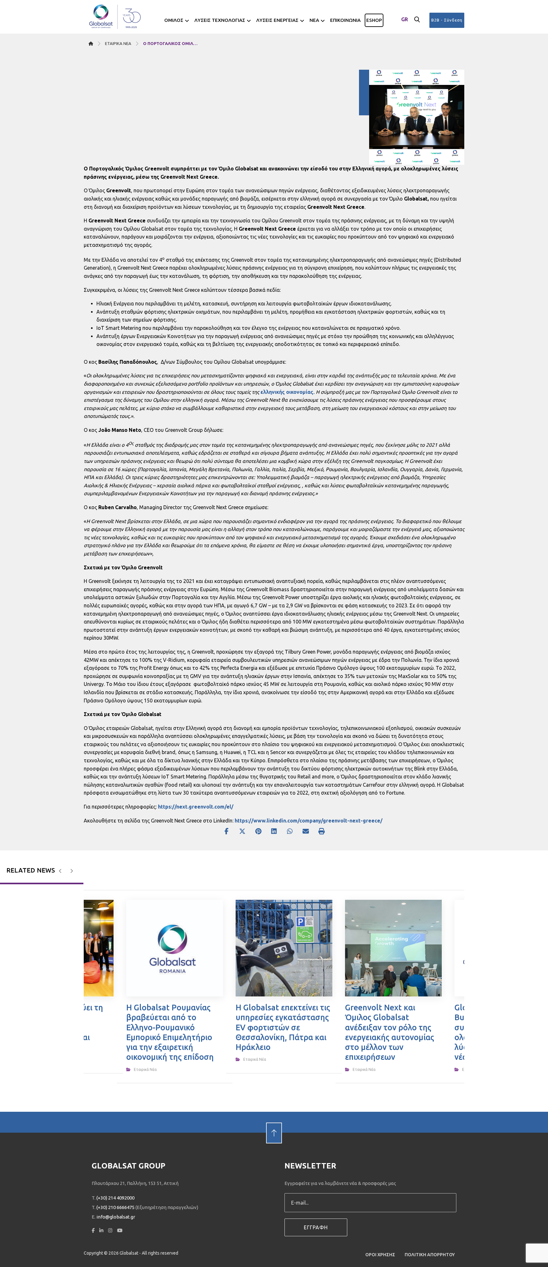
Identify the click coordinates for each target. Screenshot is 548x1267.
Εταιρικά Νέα (145, 1069)
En (404, 30)
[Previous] (60, 870)
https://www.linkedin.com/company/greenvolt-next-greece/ (308, 820)
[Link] (274, 1122)
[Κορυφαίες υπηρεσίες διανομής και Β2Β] (115, 17)
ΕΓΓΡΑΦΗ (316, 1227)
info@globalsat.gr (115, 1216)
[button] (417, 20)
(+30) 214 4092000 (115, 1197)
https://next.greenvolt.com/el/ (195, 806)
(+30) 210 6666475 (115, 1207)
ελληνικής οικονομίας (286, 392)
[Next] (71, 870)
